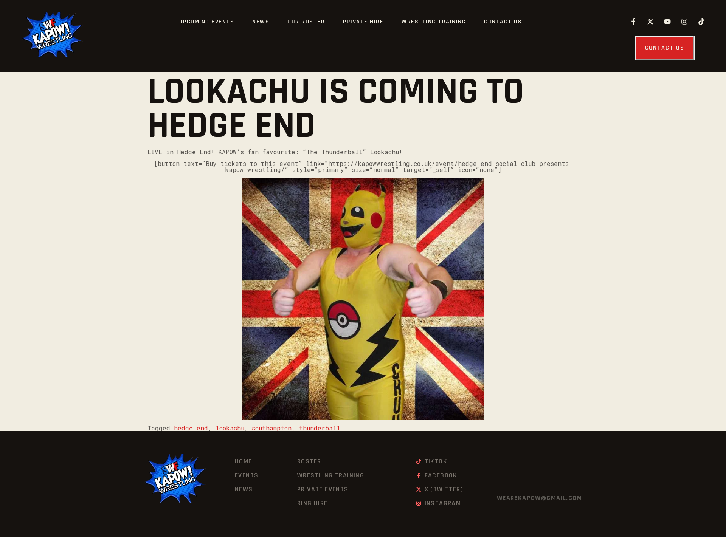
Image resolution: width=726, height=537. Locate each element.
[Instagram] (684, 21)
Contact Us (503, 22)
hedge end (191, 428)
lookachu (230, 428)
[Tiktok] (701, 21)
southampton (272, 428)
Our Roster (306, 22)
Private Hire (363, 22)
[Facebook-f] (633, 21)
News (260, 22)
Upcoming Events (206, 22)
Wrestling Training (434, 22)
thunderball (319, 428)
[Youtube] (667, 21)
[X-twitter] (650, 21)
